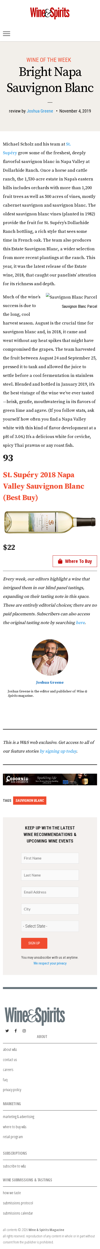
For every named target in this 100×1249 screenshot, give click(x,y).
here (80, 622)
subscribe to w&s (14, 1166)
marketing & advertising (18, 1116)
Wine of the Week (48, 60)
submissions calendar (18, 1213)
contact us (10, 1059)
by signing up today (58, 751)
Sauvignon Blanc (30, 800)
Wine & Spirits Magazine (46, 1229)
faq (5, 1079)
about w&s (10, 1049)
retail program (13, 1136)
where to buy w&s (14, 1126)
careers (8, 1069)
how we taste (12, 1192)
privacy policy (12, 1089)
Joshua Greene (40, 111)
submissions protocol (18, 1203)
